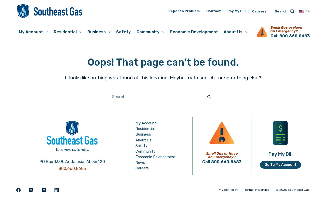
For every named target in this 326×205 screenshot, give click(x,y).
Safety (123, 32)
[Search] (284, 11)
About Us (233, 32)
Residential (65, 32)
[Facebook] (18, 190)
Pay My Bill (236, 11)
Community (148, 32)
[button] (304, 11)
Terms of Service (256, 190)
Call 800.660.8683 (290, 36)
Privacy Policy (228, 190)
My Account (31, 32)
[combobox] (158, 97)
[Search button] (209, 97)
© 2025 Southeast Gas (293, 190)
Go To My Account (280, 165)
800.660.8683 (72, 168)
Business (96, 32)
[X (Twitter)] (31, 190)
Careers (259, 11)
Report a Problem (184, 11)
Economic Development (194, 32)
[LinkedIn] (57, 190)
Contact (213, 11)
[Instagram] (44, 190)
